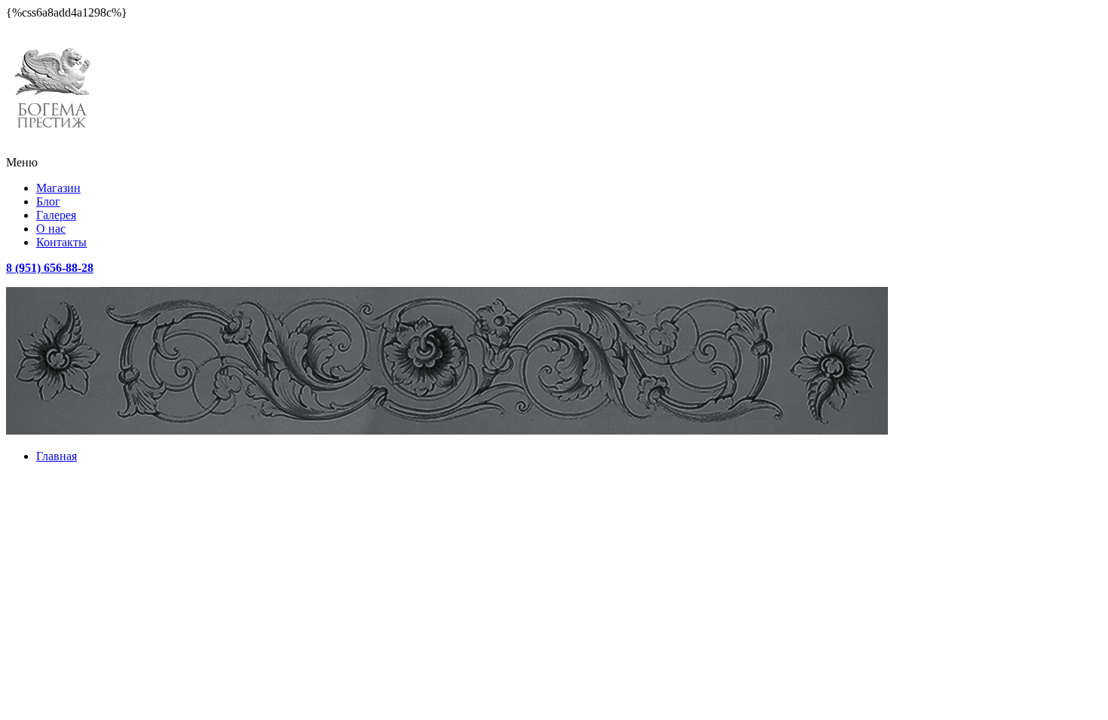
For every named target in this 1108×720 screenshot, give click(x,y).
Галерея (56, 215)
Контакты (61, 242)
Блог (48, 201)
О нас (51, 228)
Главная (56, 456)
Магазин (58, 188)
